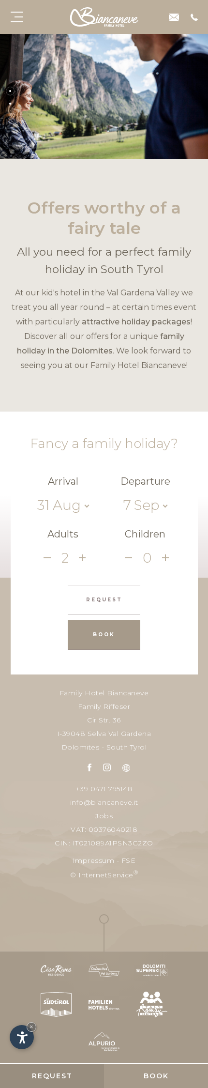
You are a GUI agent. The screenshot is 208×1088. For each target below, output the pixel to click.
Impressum (94, 860)
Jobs (104, 816)
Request (52, 1076)
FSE (128, 860)
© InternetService (104, 874)
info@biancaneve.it (104, 802)
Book (156, 1076)
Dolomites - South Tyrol (104, 747)
